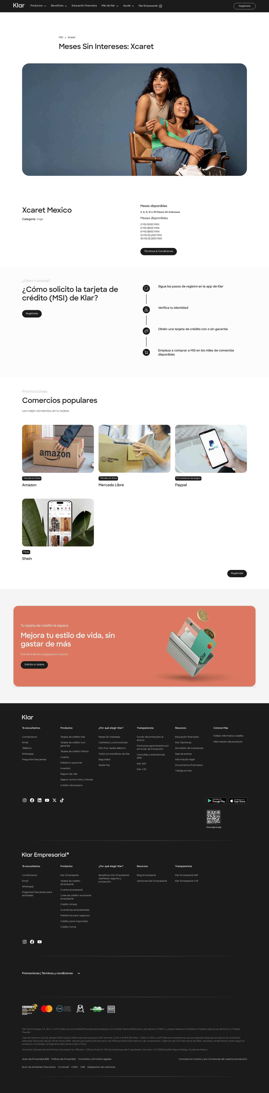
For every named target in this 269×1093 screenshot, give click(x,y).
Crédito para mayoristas (74, 921)
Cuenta (64, 757)
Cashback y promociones (113, 743)
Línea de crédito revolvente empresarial (75, 897)
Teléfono (27, 748)
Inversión (65, 768)
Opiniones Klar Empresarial (152, 881)
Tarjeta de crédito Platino (74, 751)
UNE (82, 1067)
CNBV (74, 1067)
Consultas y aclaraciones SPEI (151, 756)
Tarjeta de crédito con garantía (72, 744)
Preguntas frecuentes (34, 760)
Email (25, 743)
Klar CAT (141, 769)
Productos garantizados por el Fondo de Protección (153, 747)
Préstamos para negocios (75, 916)
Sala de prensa (183, 754)
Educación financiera (84, 6)
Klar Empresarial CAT (186, 881)
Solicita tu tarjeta (34, 665)
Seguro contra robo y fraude (76, 780)
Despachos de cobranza (101, 1067)
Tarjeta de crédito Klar (72, 737)
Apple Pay (104, 765)
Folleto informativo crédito (228, 736)
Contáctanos (29, 737)
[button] (38, 6)
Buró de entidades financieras (39, 1067)
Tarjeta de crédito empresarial (70, 883)
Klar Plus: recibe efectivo (112, 748)
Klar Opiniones (183, 743)
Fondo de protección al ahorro (150, 739)
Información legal (185, 760)
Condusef (63, 1067)
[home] (19, 6)
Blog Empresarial (146, 875)
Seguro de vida (68, 774)
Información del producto (228, 742)
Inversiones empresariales (74, 910)
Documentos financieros (189, 765)
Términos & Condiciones (158, 251)
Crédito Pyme (68, 927)
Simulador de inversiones (189, 748)
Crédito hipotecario (71, 785)
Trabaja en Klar (183, 771)
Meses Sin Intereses (109, 737)
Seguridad (104, 760)
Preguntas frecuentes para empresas (37, 894)
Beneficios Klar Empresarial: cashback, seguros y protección (114, 878)
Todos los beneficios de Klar (114, 754)
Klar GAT (141, 764)
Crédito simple (68, 904)
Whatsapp (28, 754)
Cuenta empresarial (71, 890)
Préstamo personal (71, 763)
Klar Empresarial (69, 875)
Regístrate (244, 6)
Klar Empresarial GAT (186, 875)
